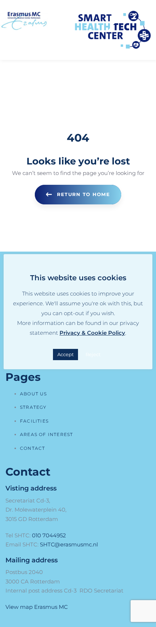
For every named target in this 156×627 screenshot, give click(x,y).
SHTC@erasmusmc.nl (69, 544)
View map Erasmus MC (36, 606)
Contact (32, 448)
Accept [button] (65, 354)
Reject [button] (93, 354)
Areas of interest (46, 434)
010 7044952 (49, 535)
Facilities (34, 421)
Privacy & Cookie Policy (92, 332)
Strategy (33, 407)
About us (33, 393)
